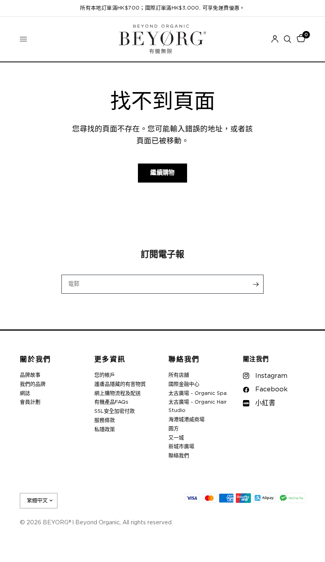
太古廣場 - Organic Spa (197, 393)
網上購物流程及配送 (117, 393)
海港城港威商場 (186, 419)
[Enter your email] (256, 284)
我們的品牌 (33, 384)
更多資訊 (110, 359)
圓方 (173, 428)
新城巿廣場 (181, 446)
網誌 (25, 393)
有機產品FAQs (111, 402)
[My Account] (275, 39)
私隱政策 (104, 429)
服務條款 (104, 420)
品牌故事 (30, 375)
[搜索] (287, 39)
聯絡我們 (184, 359)
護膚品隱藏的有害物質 (120, 384)
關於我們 (35, 359)
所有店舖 (178, 375)
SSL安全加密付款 (114, 411)
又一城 (176, 438)
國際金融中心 (183, 384)
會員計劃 (30, 402)
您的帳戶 (104, 375)
